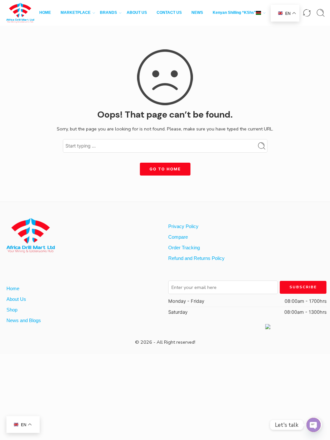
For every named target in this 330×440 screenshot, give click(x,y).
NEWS (197, 12)
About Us (16, 299)
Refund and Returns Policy (196, 258)
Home (12, 288)
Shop (11, 309)
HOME (45, 12)
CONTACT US (169, 12)
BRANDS (108, 12)
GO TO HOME (165, 169)
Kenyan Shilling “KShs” (234, 12)
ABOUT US (137, 12)
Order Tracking (184, 247)
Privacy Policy (183, 226)
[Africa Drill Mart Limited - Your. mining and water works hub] (20, 13)
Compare (178, 237)
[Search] (320, 12)
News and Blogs (23, 320)
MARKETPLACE (76, 12)
